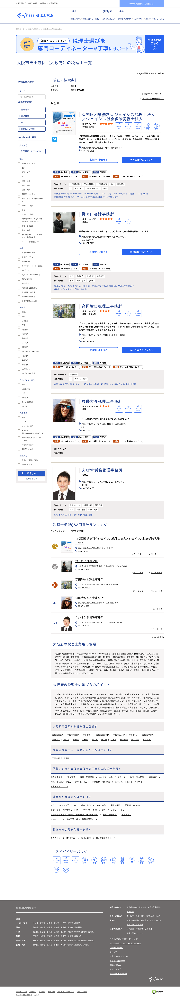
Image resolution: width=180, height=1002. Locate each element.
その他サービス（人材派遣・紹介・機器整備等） (72, 819)
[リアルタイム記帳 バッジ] (132, 860)
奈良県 (70, 936)
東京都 (70, 927)
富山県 (42, 932)
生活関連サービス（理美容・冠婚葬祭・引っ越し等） (74, 814)
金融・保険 (115, 805)
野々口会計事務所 (86, 561)
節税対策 (121, 777)
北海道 (36, 923)
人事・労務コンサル (59, 786)
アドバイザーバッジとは (153, 98)
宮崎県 (70, 945)
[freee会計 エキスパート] (56, 860)
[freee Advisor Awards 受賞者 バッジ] (85, 860)
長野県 (70, 932)
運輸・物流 (86, 805)
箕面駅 (137, 670)
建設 (53, 805)
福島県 (77, 923)
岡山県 (49, 940)
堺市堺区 (56, 739)
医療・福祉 (126, 814)
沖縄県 (86, 945)
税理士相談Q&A (108, 19)
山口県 (63, 940)
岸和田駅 (145, 670)
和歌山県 (78, 936)
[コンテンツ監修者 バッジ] (66, 870)
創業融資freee (115, 965)
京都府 (49, 936)
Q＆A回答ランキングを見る (151, 73)
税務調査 (153, 777)
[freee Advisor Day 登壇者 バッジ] (94, 860)
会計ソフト (138, 19)
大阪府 (56, 936)
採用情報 (42, 992)
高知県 (91, 940)
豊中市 (66, 739)
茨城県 (36, 927)
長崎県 (49, 945)
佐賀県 (42, 945)
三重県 (36, 936)
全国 (18, 919)
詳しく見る (138, 554)
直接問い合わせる (99, 159)
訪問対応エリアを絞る (31, 151)
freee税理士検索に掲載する (142, 4)
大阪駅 (91, 670)
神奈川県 (78, 927)
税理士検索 (75, 19)
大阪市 (154, 667)
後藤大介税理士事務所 (89, 597)
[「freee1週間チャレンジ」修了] (122, 860)
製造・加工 (64, 805)
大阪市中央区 (148, 735)
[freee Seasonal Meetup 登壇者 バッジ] (104, 860)
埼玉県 (56, 927)
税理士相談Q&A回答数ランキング (124, 939)
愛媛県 (84, 940)
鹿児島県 (78, 945)
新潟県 (36, 932)
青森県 (42, 923)
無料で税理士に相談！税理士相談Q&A (125, 943)
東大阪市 (147, 739)
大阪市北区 (134, 735)
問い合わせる (156, 554)
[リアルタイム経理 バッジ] (141, 860)
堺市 (57, 670)
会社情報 (32, 992)
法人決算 (71, 777)
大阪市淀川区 (119, 735)
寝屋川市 (135, 739)
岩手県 (49, 923)
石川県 (49, 932)
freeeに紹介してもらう (141, 159)
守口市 (95, 739)
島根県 (42, 940)
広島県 (56, 940)
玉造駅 (66, 758)
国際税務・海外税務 (101, 782)
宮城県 (56, 923)
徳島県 (70, 940)
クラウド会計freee (117, 961)
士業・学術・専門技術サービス (64, 810)
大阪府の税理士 (34, 29)
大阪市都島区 (67, 670)
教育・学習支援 (110, 814)
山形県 (70, 923)
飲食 (104, 810)
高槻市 (85, 739)
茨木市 (104, 739)
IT (75, 805)
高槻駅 (129, 670)
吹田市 (76, 739)
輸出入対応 (86, 838)
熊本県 (56, 945)
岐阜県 (77, 932)
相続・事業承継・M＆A (150, 916)
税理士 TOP (20, 29)
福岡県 (36, 945)
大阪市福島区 (80, 670)
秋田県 (63, 923)
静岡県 (84, 932)
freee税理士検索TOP (118, 974)
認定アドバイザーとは (155, 19)
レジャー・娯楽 (117, 810)
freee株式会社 (21, 992)
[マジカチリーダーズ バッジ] (151, 860)
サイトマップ (115, 969)
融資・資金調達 (137, 777)
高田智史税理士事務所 (89, 579)
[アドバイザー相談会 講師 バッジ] (113, 860)
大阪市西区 (88, 735)
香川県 (77, 940)
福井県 (56, 932)
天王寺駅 (56, 758)
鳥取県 (36, 940)
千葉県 (63, 927)
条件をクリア (32, 479)
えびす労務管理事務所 (89, 617)
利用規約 (51, 992)
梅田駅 (121, 670)
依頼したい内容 (28, 129)
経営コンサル (81, 782)
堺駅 (106, 670)
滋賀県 (42, 936)
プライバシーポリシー (65, 992)
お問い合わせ (82, 992)
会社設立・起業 (106, 777)
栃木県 (42, 927)
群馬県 (49, 927)
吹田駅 (113, 670)
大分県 (63, 945)
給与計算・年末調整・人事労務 (128, 782)
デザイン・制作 (90, 810)
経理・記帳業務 (87, 777)
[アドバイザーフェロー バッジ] (56, 870)
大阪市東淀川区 (103, 735)
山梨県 (63, 932)
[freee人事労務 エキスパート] (75, 860)
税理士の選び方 (124, 19)
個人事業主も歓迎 (104, 838)
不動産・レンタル (133, 805)
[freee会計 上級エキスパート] (66, 860)
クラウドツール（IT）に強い (63, 838)
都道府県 (25, 109)
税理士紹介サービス (90, 19)
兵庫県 (63, 936)
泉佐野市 (124, 739)
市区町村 (25, 116)
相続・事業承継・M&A (60, 782)
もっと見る (159, 637)
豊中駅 (99, 670)
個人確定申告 (56, 777)
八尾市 (113, 739)
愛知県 (91, 932)
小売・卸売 (101, 805)
